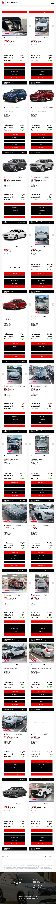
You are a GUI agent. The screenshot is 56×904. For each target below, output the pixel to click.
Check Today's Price (14, 64)
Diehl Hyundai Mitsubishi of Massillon (9, 83)
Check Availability (14, 77)
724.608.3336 (22, 82)
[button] (26, 26)
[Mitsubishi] (3, 3)
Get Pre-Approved (14, 71)
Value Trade (14, 74)
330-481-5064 (39, 882)
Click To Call (14, 137)
